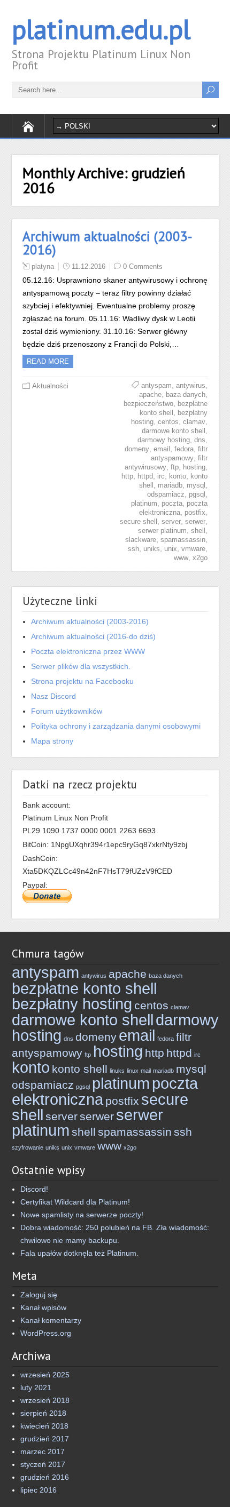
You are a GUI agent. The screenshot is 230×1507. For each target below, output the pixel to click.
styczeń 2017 (42, 1464)
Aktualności (50, 386)
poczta (172, 503)
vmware (193, 549)
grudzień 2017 (44, 1438)
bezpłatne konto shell (84, 988)
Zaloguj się (38, 1294)
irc (161, 476)
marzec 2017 (42, 1451)
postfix (195, 512)
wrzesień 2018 (45, 1400)
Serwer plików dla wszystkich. (81, 666)
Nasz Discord (53, 696)
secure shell (138, 521)
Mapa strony (52, 741)
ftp (175, 467)
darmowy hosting (163, 440)
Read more (48, 361)
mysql (196, 485)
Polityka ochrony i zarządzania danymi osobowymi (116, 726)
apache (150, 394)
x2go (200, 558)
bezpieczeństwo (148, 404)
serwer (195, 521)
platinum (144, 503)
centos (168, 422)
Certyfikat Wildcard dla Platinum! (75, 1202)
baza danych (185, 394)
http (127, 476)
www (181, 558)
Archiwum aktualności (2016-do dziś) (93, 636)
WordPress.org (45, 1333)
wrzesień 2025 (45, 1374)
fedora (184, 449)
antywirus (190, 385)
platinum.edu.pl (101, 29)
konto (177, 476)
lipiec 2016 (38, 1490)
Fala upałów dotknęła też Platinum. (79, 1253)
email (162, 449)
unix (170, 549)
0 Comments (143, 266)
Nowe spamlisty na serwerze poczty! (81, 1214)
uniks (151, 549)
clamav (194, 422)
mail (146, 1070)
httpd (145, 476)
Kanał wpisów (43, 1307)
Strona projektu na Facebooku (82, 681)
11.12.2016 (88, 266)
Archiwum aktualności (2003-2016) (107, 243)
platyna (43, 266)
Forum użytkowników (66, 711)
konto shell (80, 1069)
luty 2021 (35, 1387)
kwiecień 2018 (44, 1426)
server (171, 521)
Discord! (34, 1189)
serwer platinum (162, 531)
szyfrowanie (27, 1147)
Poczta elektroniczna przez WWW (88, 651)
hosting (194, 467)
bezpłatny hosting (72, 1003)
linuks (117, 1070)
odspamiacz (166, 494)
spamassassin (182, 540)
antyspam (156, 385)
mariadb (170, 485)
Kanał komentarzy (50, 1320)
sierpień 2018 (43, 1413)
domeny (137, 449)
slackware (140, 540)
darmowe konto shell (173, 431)
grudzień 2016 (44, 1477)
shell (198, 531)
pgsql (197, 494)
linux (133, 1070)
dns (199, 440)
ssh (133, 549)
